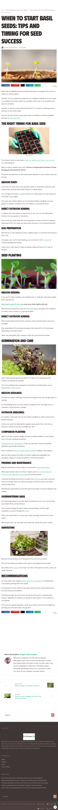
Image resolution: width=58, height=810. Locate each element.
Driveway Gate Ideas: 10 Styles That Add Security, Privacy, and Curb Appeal (24, 783)
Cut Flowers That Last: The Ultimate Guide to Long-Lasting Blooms (21, 778)
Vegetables (25, 10)
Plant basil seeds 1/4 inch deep (12, 304)
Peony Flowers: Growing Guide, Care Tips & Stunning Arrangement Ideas (23, 788)
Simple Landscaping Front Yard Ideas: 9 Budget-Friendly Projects (21, 785)
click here (36, 748)
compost (46, 240)
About (3, 759)
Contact (3, 762)
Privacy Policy (5, 767)
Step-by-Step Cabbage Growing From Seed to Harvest (28, 696)
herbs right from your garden (32, 581)
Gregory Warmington (13, 47)
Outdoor (18, 10)
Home (2, 10)
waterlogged (33, 309)
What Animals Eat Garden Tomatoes (27, 685)
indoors (14, 10)
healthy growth (15, 388)
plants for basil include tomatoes (25, 451)
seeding (21, 194)
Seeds (21, 10)
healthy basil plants (43, 467)
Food (7, 10)
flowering (38, 479)
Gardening (10, 10)
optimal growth (15, 118)
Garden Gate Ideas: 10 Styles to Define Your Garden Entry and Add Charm (24, 780)
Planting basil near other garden (12, 444)
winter (27, 511)
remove (16, 568)
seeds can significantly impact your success (39, 160)
